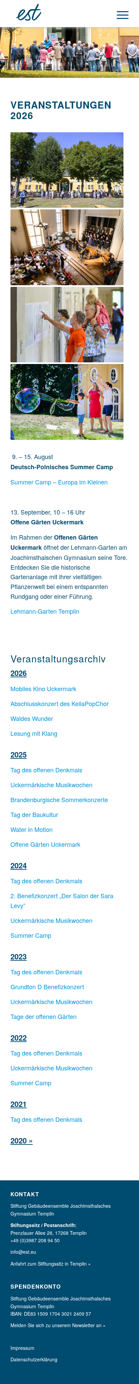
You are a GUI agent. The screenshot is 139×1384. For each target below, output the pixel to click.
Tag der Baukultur (34, 814)
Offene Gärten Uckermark (45, 844)
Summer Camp (30, 935)
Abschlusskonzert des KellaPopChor (59, 703)
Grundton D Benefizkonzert (47, 986)
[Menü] (119, 13)
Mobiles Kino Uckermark (43, 688)
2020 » (21, 1140)
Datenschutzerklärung (33, 1359)
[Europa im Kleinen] (57, 13)
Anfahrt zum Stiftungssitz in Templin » (50, 1263)
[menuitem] (119, 13)
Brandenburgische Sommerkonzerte (59, 799)
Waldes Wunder (31, 718)
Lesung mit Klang (33, 733)
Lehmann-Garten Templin (44, 611)
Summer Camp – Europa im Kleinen (59, 481)
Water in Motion (31, 829)
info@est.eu (23, 1251)
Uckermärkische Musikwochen (51, 784)
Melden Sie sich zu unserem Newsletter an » (58, 1325)
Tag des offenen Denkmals (46, 769)
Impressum (22, 1347)
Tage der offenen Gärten (43, 1016)
